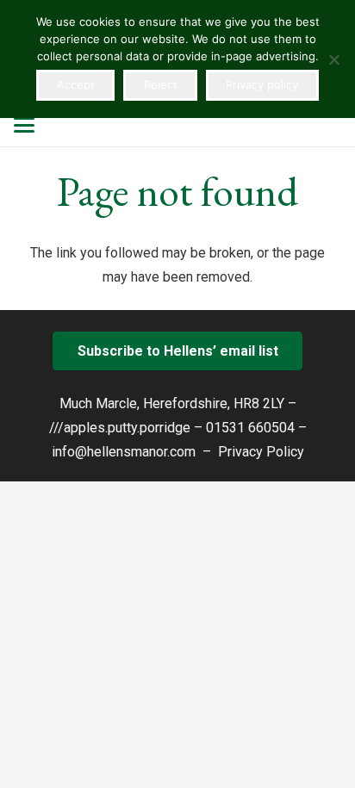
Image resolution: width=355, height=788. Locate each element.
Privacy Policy (261, 452)
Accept (76, 84)
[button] (24, 125)
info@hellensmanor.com (124, 452)
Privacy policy (262, 84)
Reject (161, 84)
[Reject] (333, 59)
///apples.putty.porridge (119, 427)
